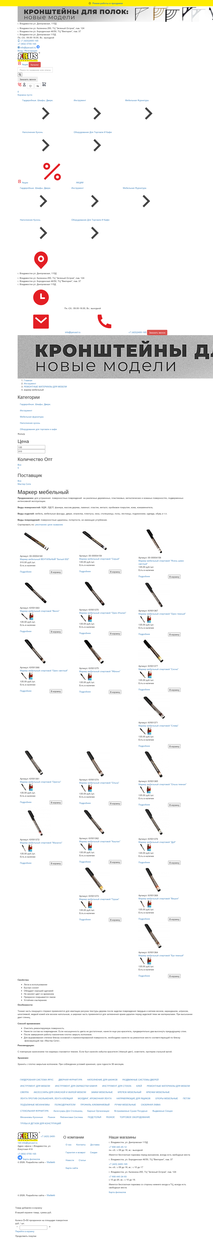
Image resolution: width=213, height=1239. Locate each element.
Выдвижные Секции (162, 1110)
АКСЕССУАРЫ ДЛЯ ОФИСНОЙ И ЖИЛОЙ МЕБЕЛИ (60, 1092)
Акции (25, 64)
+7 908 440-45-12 (118, 1146)
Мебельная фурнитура (32, 416)
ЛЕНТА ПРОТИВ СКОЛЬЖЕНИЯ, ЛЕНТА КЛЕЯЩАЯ (46, 1098)
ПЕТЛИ (186, 1098)
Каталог (35, 64)
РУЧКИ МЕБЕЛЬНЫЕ (125, 1104)
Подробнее (25, 571)
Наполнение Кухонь (32, 132)
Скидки (93, 1152)
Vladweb (51, 1162)
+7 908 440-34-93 (118, 1176)
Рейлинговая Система (71, 1117)
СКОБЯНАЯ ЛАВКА (150, 1104)
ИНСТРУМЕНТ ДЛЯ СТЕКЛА (116, 1085)
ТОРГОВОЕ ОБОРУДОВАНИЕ (135, 1117)
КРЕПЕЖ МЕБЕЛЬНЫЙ (129, 1092)
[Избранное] (30, 86)
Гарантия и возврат (75, 1152)
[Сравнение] (37, 86)
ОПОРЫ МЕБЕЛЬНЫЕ (166, 1098)
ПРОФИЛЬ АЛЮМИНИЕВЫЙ (95, 1104)
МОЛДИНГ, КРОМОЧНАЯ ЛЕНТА (94, 1098)
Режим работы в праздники (107, 3)
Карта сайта (72, 1167)
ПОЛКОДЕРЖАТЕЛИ (65, 1104)
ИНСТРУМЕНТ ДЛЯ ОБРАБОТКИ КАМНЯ (76, 1085)
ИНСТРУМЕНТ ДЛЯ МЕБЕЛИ (35, 1085)
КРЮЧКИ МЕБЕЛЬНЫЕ (158, 1092)
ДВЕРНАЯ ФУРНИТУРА (70, 1079)
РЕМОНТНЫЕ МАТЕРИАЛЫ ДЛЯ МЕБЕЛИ (168, 1085)
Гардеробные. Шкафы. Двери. (37, 100)
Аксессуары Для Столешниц (67, 1110)
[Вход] (24, 85)
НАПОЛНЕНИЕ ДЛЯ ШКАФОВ (102, 1079)
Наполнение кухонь (30, 422)
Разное (51, 1117)
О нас (69, 1144)
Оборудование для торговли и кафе (38, 429)
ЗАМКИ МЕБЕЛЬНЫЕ (102, 1092)
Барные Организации (98, 1110)
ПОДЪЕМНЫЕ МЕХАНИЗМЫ (35, 1104)
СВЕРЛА (24, 1092)
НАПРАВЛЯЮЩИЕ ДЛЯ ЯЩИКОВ (133, 1098)
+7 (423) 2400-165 (118, 1164)
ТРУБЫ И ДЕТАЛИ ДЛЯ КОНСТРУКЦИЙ (40, 1123)
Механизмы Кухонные (31, 1117)
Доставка (94, 1144)
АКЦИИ (79, 182)
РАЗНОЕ (110, 1117)
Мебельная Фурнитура (137, 100)
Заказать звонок (28, 79)
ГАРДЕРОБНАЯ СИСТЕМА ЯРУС (36, 1079)
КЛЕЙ (139, 1085)
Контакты (81, 1144)
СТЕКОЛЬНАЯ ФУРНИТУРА (34, 1110)
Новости (70, 1160)
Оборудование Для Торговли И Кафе (93, 132)
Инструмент (80, 100)
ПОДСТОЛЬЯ (94, 1117)
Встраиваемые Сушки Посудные (131, 1110)
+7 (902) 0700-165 (27, 43)
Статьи (82, 1160)
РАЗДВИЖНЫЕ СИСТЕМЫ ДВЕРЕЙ (140, 1079)
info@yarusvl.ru (29, 1142)
